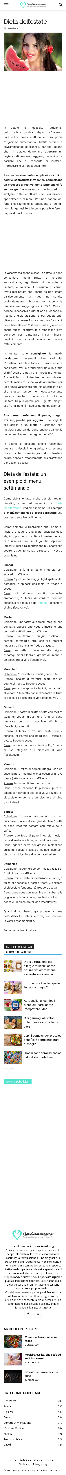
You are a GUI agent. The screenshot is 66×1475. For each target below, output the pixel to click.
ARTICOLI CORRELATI (19, 947)
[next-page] (12, 1070)
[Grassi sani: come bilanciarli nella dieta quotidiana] (13, 1057)
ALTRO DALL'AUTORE (19, 952)
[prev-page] (6, 1070)
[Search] (61, 5)
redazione (12, 28)
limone (42, 602)
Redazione (25, 1460)
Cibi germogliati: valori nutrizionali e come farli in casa (41, 1022)
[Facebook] (28, 1314)
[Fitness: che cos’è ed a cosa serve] (13, 1376)
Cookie (49, 1460)
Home (13, 1460)
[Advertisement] (33, 99)
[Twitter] (38, 1314)
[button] (6, 5)
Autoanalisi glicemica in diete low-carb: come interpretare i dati (40, 1005)
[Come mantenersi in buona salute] (13, 1341)
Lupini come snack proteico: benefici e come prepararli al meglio (43, 1040)
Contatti (38, 1460)
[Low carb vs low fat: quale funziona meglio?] (13, 987)
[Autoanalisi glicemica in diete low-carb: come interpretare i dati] (13, 1005)
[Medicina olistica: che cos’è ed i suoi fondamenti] (13, 1359)
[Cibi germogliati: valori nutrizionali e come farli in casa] (13, 1022)
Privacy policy (40, 1464)
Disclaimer (24, 1464)
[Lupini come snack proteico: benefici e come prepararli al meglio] (13, 1040)
